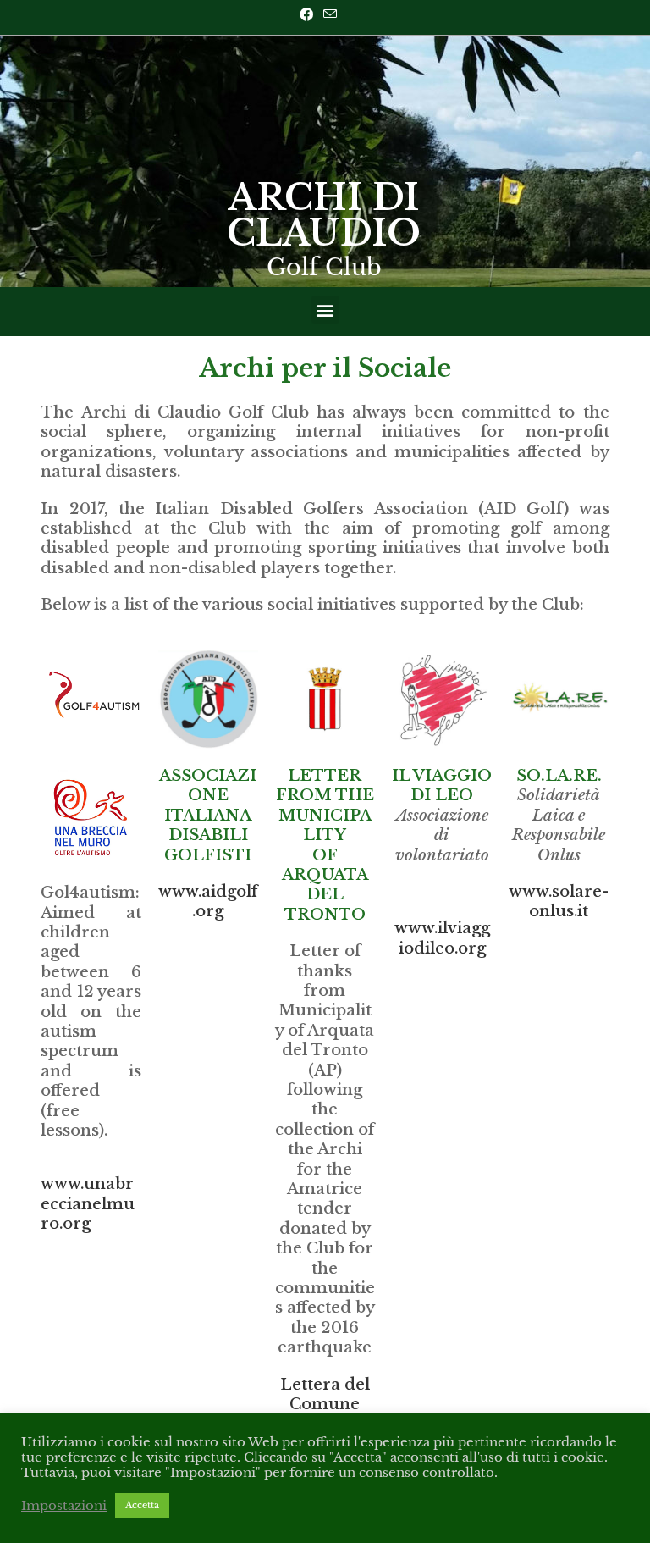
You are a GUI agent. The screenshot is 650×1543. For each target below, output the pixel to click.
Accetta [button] (142, 1505)
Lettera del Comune (325, 1394)
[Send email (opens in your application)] (330, 14)
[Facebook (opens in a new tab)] (309, 14)
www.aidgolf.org (207, 901)
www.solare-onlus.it (559, 901)
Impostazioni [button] (64, 1505)
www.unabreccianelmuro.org (88, 1204)
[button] (325, 310)
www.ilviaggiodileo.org (442, 938)
